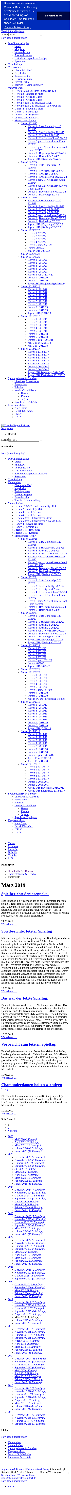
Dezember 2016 (30, 1388)
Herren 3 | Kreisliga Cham (28, 96)
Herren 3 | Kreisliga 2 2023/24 (43, 173)
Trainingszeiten (22, 76)
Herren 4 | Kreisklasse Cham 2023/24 (47, 176)
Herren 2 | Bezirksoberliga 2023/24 (46, 170)
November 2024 (30, 1192)
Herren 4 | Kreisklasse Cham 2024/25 (47, 138)
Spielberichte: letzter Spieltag (26, 931)
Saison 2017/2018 (30, 316)
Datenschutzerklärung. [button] (17, 27)
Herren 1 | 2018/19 (37, 289)
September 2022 (30, 1249)
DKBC (18, 416)
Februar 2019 (29, 1320)
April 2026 (27, 1142)
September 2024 (30, 1198)
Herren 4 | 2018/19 (37, 298)
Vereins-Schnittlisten (25, 390)
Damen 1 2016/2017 (38, 366)
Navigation (7, 428)
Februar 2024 (29, 1207)
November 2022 (30, 1243)
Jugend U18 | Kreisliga (26, 117)
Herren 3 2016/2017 (38, 357)
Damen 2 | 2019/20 (38, 280)
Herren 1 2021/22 (37, 233)
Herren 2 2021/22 (37, 236)
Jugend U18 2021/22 (39, 250)
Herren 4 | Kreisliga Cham (28, 99)
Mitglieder (20, 49)
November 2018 (30, 1331)
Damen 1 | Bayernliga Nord (29, 108)
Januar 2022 (28, 1263)
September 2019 (30, 1311)
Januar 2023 (28, 1234)
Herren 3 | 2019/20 (37, 265)
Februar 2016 (29, 1406)
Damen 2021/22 (36, 248)
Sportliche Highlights (26, 402)
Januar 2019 (28, 1323)
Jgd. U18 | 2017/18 (38, 345)
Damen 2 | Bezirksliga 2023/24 (44, 194)
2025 (10, 1154)
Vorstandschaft (22, 52)
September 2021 (30, 1278)
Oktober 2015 (29, 1420)
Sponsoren (20, 61)
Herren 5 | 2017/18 (37, 330)
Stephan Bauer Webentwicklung (18, 1475)
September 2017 (30, 1367)
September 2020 (30, 1287)
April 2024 (27, 1201)
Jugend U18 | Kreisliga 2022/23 (44, 227)
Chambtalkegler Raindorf (21, 871)
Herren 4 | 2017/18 (37, 328)
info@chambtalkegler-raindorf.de (18, 1478)
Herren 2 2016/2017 (38, 354)
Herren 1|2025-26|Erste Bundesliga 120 (35, 90)
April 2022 (28, 1254)
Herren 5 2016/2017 (38, 363)
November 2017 (30, 1361)
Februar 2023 (29, 1231)
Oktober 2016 (29, 1394)
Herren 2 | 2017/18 (37, 322)
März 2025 (28, 1177)
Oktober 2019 (29, 1308)
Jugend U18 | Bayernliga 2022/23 (45, 224)
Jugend (25, 399)
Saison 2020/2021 (30, 253)
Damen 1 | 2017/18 (38, 333)
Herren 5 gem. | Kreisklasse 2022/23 (47, 215)
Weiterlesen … (9, 924)
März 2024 (27, 1204)
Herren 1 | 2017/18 (37, 319)
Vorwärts (12, 1130)
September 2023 (30, 1225)
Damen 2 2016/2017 (38, 369)
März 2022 (28, 1257)
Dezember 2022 (30, 1240)
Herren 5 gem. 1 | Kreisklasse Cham (33, 102)
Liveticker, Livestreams (27, 381)
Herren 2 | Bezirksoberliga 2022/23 (46, 206)
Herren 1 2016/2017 (38, 351)
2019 (10, 1299)
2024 (10, 1186)
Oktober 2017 (29, 1364)
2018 (10, 1326)
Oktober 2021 (29, 1275)
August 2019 (28, 1314)
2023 (10, 1213)
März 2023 (27, 1228)
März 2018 (27, 1346)
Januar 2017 (28, 1382)
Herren (24, 393)
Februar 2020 (29, 1293)
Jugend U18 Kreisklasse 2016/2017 (46, 375)
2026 (10, 1136)
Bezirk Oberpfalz (24, 411)
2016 (10, 1385)
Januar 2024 (28, 1210)
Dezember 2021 (30, 1269)
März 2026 (28, 1145)
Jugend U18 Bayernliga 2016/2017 (46, 372)
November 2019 (30, 1305)
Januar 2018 (28, 1352)
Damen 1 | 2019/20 (38, 277)
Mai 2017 (26, 1370)
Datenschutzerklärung (37, 1469)
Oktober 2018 (29, 1334)
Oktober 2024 (29, 1195)
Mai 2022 (26, 1251)
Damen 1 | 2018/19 (38, 307)
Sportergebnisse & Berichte (22, 378)
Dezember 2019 (30, 1302)
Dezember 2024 (30, 1189)
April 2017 (27, 1373)
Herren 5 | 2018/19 (37, 301)
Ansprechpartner (23, 55)
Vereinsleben (14, 67)
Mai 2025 (26, 1171)
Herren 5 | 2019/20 (37, 271)
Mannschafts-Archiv (25, 120)
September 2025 (30, 1166)
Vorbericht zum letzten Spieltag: (28, 1044)
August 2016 (27, 1400)
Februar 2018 (29, 1349)
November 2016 (30, 1391)
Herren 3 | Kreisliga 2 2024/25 (43, 135)
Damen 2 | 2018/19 (38, 310)
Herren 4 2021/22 (37, 242)
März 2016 (27, 1403)
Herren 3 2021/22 (37, 239)
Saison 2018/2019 (30, 286)
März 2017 (28, 1376)
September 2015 (30, 1423)
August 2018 (27, 1340)
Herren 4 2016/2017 (38, 360)
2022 (10, 1237)
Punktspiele (21, 384)
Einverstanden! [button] (53, 15)
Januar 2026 (28, 1151)
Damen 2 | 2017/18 (38, 336)
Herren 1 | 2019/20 (37, 259)
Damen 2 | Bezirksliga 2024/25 (44, 156)
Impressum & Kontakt (19, 1457)
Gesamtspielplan (23, 79)
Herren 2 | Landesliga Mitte (29, 93)
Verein (18, 46)
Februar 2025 (29, 1180)
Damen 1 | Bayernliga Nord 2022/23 (47, 218)
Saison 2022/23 (29, 197)
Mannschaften (15, 87)
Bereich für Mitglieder (12, 31)
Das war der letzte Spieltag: (24, 998)
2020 (10, 1281)
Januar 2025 (28, 1183)
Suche (4, 34)
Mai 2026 (26, 1139)
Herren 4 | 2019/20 (37, 268)
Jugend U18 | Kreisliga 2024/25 (44, 159)
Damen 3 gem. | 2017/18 (40, 339)
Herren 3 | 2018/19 (37, 295)
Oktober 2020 (28, 1284)
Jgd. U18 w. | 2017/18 (39, 342)
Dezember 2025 (30, 1157)
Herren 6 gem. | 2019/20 (40, 274)
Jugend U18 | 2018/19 (39, 313)
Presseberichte (22, 82)
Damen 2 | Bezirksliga (26, 111)
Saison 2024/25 (29, 123)
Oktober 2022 (29, 1246)
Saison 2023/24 (29, 162)
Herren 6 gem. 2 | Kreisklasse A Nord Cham (38, 105)
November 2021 (30, 1272)
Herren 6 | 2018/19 (37, 304)
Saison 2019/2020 (30, 256)
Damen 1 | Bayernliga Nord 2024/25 (47, 153)
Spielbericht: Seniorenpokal (25, 894)
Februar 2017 (29, 1379)
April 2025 (27, 1174)
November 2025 (30, 1160)
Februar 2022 (29, 1260)
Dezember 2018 (30, 1329)
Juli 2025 (25, 1168)
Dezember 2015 (30, 1414)
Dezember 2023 (30, 1216)
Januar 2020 (28, 1296)
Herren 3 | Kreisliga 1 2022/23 (43, 209)
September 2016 (30, 1397)
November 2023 (30, 1219)
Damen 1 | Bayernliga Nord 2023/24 (47, 191)
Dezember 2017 (30, 1358)
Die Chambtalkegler (18, 43)
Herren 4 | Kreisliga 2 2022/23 (43, 212)
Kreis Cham (21, 408)
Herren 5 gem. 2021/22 (40, 245)
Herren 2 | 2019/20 (37, 262)
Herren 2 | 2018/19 (37, 292)
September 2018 (30, 1337)
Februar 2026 (29, 1148)
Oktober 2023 (29, 1222)
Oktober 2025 (29, 1163)
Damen (25, 396)
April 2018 (27, 1343)
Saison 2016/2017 (30, 348)
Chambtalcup (15, 64)
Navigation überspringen (14, 37)
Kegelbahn (20, 73)
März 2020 (27, 1290)
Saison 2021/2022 (30, 230)
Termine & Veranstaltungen (29, 84)
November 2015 (30, 1417)
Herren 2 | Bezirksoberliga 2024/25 (46, 132)
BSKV (18, 413)
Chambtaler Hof (23, 70)
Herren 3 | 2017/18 (37, 325)
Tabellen (19, 387)
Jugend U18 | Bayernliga (27, 114)
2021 (10, 1266)
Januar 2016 (28, 1409)
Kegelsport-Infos (16, 405)
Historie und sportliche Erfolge (31, 58)
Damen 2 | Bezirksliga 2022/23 (44, 221)
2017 (10, 1355)
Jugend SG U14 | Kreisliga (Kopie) (46, 283)
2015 (10, 1412)
